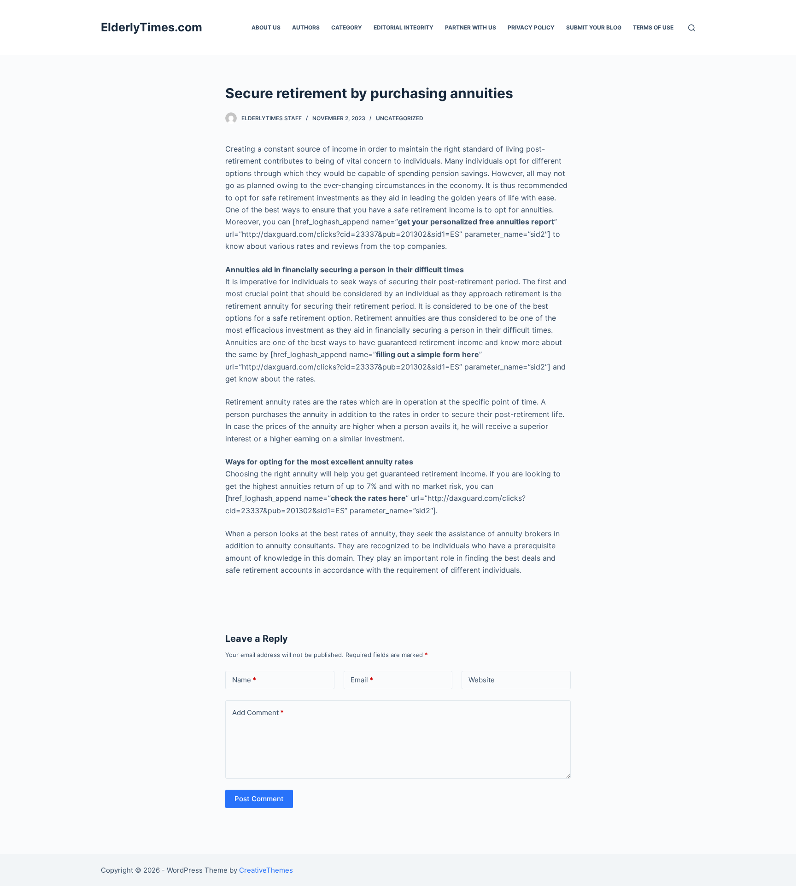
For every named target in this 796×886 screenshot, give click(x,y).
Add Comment (258, 712)
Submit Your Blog (593, 27)
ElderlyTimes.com (151, 27)
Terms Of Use (653, 27)
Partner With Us (470, 27)
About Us (266, 27)
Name (244, 679)
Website (481, 679)
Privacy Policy (531, 27)
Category (346, 27)
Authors (306, 27)
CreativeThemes (266, 870)
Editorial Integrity (403, 27)
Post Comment (259, 798)
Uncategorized (399, 118)
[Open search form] (691, 27)
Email (362, 679)
